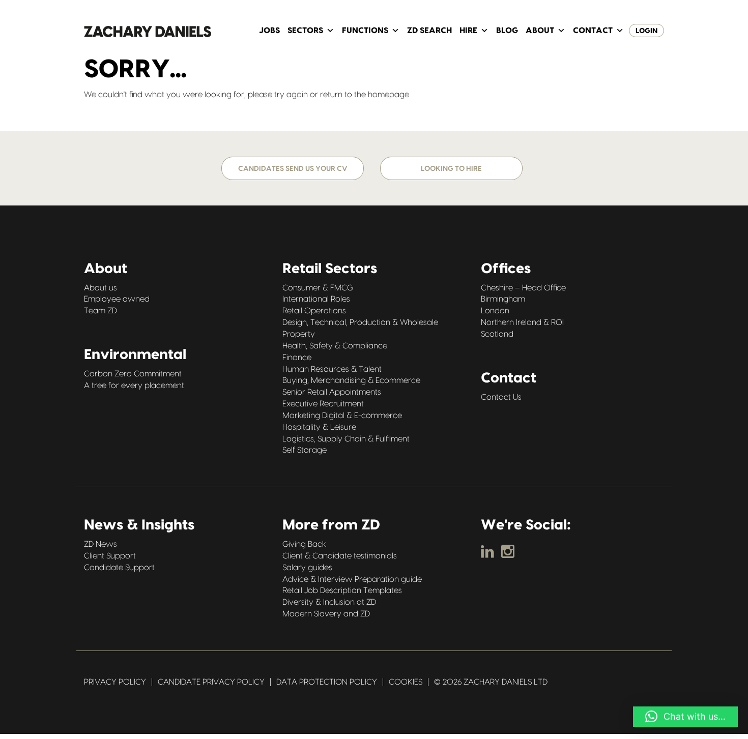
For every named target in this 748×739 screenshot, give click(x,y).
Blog (507, 30)
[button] (685, 716)
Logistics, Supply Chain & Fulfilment (346, 439)
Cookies (405, 682)
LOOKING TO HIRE (451, 168)
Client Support (110, 556)
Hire (468, 30)
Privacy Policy (115, 682)
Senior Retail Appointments (331, 392)
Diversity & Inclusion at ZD (329, 602)
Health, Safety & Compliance (334, 346)
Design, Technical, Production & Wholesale (360, 322)
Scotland (497, 334)
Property (298, 334)
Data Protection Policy (326, 682)
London (495, 311)
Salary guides (307, 568)
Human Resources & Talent (332, 369)
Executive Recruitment (323, 404)
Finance (296, 357)
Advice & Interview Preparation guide (352, 579)
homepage (388, 95)
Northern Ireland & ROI (522, 322)
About (540, 30)
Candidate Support (119, 568)
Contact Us (501, 397)
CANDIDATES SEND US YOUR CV (293, 168)
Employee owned (117, 299)
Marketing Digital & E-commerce (342, 415)
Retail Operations (314, 311)
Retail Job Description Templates (342, 590)
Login (646, 31)
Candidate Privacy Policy (211, 682)
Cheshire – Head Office (523, 288)
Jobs (269, 30)
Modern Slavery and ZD (326, 614)
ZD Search (429, 30)
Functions (365, 30)
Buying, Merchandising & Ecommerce (351, 380)
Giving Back (304, 544)
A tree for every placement (134, 385)
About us (100, 288)
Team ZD (100, 311)
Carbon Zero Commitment (133, 374)
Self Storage (304, 450)
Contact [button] (593, 30)
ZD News (100, 544)
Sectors (305, 30)
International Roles (316, 299)
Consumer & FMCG (317, 288)
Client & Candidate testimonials (339, 556)
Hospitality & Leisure (319, 427)
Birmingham (503, 299)
